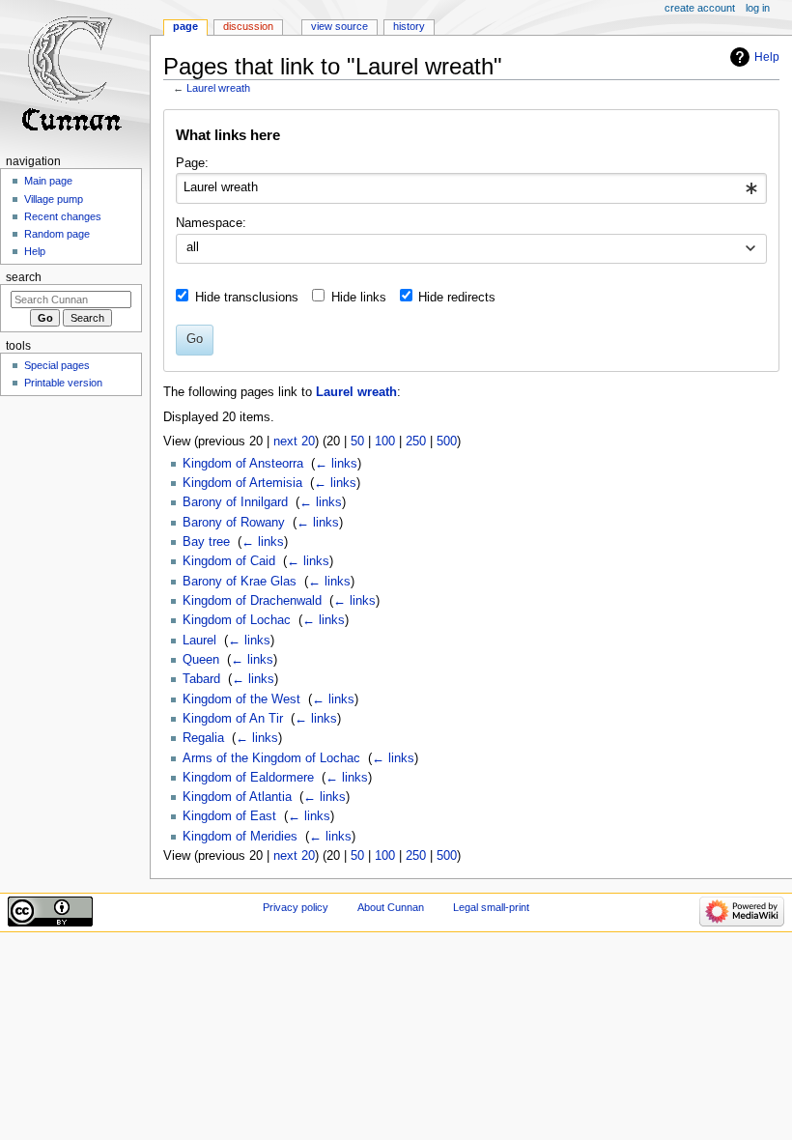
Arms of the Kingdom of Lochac (271, 758)
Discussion (248, 26)
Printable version (63, 382)
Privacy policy (295, 907)
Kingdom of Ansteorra (243, 463)
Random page (57, 234)
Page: (192, 163)
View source (339, 26)
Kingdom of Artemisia (242, 483)
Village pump (53, 199)
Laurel (199, 640)
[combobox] (471, 188)
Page (185, 26)
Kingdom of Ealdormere (248, 777)
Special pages (57, 365)
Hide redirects (456, 297)
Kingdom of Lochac (237, 620)
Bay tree (206, 542)
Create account (700, 8)
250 (416, 441)
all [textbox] (192, 247)
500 (447, 441)
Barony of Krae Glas (240, 581)
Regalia (203, 738)
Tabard (201, 679)
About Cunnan (390, 907)
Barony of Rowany (234, 522)
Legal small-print (491, 907)
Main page (48, 180)
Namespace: (211, 223)
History (409, 26)
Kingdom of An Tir (233, 719)
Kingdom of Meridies (240, 836)
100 (385, 441)
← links (336, 463)
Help (766, 57)
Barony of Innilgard (235, 502)
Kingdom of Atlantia (237, 797)
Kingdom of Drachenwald (252, 601)
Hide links (358, 297)
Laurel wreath (218, 88)
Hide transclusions (246, 297)
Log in (758, 8)
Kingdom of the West (241, 699)
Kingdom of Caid (229, 561)
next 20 (294, 441)
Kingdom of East (229, 816)
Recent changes (62, 216)
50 (357, 441)
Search (24, 277)
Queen (201, 660)
